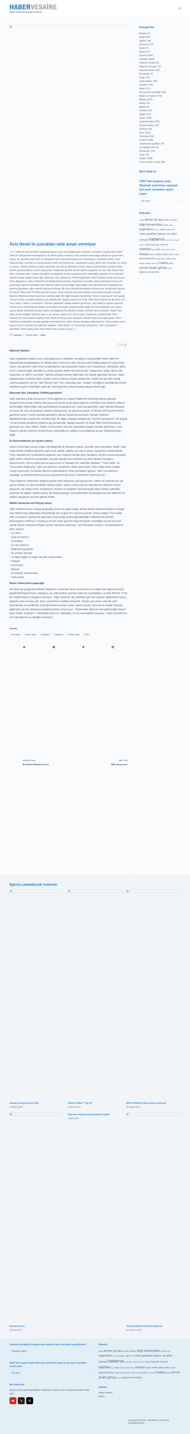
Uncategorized (147, 147)
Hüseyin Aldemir (139, 1362)
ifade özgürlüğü (152, 245)
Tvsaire (143, 139)
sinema (168, 258)
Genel (43, 335)
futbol (142, 233)
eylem (163, 229)
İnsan (142, 77)
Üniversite (144, 151)
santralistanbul (147, 121)
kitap (163, 249)
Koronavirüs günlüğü (150, 92)
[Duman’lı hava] (36, 1217)
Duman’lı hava (17, 1326)
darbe (165, 225)
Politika (143, 110)
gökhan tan (164, 233)
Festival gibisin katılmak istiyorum (144, 1326)
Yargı (142, 154)
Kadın (142, 88)
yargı (170, 263)
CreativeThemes (136, 1423)
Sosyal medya (146, 125)
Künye (101, 1396)
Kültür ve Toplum (148, 95)
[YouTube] (12, 1400)
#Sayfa (143, 33)
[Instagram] (29, 1400)
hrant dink (169, 240)
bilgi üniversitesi (150, 224)
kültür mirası (170, 249)
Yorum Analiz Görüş (149, 162)
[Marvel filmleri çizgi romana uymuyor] (153, 994)
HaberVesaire (105, 1392)
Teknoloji (144, 136)
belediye (173, 220)
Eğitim (142, 40)
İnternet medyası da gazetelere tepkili (88, 1114)
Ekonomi (143, 44)
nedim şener (162, 254)
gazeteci (151, 233)
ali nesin (15, 634)
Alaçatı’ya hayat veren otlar (24, 1103)
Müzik (142, 106)
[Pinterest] (83, 647)
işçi (153, 249)
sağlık (158, 259)
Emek (142, 48)
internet (164, 244)
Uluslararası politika (149, 143)
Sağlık (142, 114)
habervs (58, 634)
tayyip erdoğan (145, 263)
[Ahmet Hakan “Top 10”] (95, 994)
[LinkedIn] (113, 647)
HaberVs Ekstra (147, 62)
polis (171, 254)
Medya (142, 99)
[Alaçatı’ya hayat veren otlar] (36, 994)
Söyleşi (143, 128)
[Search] (179, 8)
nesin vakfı (74, 634)
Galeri (142, 51)
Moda (142, 103)
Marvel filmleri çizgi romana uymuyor (146, 1103)
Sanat (142, 117)
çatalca (45, 634)
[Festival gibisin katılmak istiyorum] (153, 1217)
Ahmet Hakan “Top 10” (80, 1103)
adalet (141, 220)
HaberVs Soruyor (148, 66)
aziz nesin (30, 634)
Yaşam (142, 158)
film (173, 229)
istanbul (145, 249)
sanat (176, 254)
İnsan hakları (145, 81)
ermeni (156, 230)
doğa (170, 225)
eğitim (168, 229)
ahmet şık (151, 219)
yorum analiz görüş (152, 267)
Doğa (142, 37)
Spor (141, 132)
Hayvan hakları (147, 70)
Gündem (143, 59)
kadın (157, 249)
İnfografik (144, 73)
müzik (152, 254)
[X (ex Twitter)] (21, 1400)
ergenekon (146, 229)
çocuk (169, 268)
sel (86, 634)
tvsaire (163, 263)
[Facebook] (24, 647)
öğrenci (143, 272)
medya (144, 254)
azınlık (166, 220)
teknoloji (155, 263)
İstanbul (143, 84)
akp (160, 219)
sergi (163, 259)
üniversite (153, 272)
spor (174, 258)
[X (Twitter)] (54, 647)
